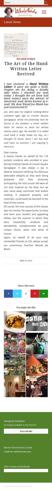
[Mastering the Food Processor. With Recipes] (15, 343)
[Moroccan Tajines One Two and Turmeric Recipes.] (15, 322)
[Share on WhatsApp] (26, 294)
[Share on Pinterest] (35, 294)
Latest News (12, 22)
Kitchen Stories (26, 59)
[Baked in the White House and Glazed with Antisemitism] (15, 386)
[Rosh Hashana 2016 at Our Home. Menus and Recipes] (37, 365)
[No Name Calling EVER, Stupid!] (37, 321)
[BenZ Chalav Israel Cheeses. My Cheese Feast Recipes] (15, 365)
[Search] (38, 12)
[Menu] (44, 12)
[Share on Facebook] (8, 294)
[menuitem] (38, 12)
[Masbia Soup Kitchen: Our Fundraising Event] (37, 343)
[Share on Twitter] (17, 294)
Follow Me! (26, 431)
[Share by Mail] (43, 294)
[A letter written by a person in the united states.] (16, 45)
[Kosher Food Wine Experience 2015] (37, 386)
